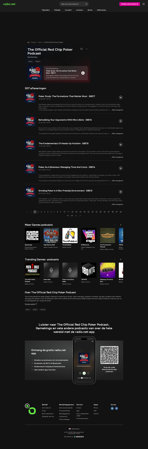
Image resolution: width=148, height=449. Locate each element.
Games (30, 61)
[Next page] (76, 215)
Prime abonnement (82, 418)
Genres (90, 10)
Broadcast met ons (48, 416)
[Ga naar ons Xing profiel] (116, 408)
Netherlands (75, 429)
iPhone (96, 408)
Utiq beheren (63, 416)
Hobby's (38, 61)
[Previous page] (31, 212)
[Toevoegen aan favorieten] (81, 49)
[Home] (28, 42)
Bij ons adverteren (47, 413)
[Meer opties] (86, 49)
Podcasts (57, 10)
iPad (95, 411)
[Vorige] (114, 224)
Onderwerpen (101, 10)
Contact (78, 408)
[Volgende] (120, 224)
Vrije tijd (43, 309)
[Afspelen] (83, 73)
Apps (78, 411)
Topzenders (46, 10)
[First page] (27, 212)
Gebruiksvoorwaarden (66, 408)
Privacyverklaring (64, 411)
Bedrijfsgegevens (64, 413)
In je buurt (79, 10)
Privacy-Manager (64, 419)
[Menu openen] (143, 4)
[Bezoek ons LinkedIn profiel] (112, 408)
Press (44, 411)
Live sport (68, 10)
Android (96, 413)
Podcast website (30, 304)
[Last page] (80, 215)
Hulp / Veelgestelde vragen (82, 414)
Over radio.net (46, 408)
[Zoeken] (86, 4)
